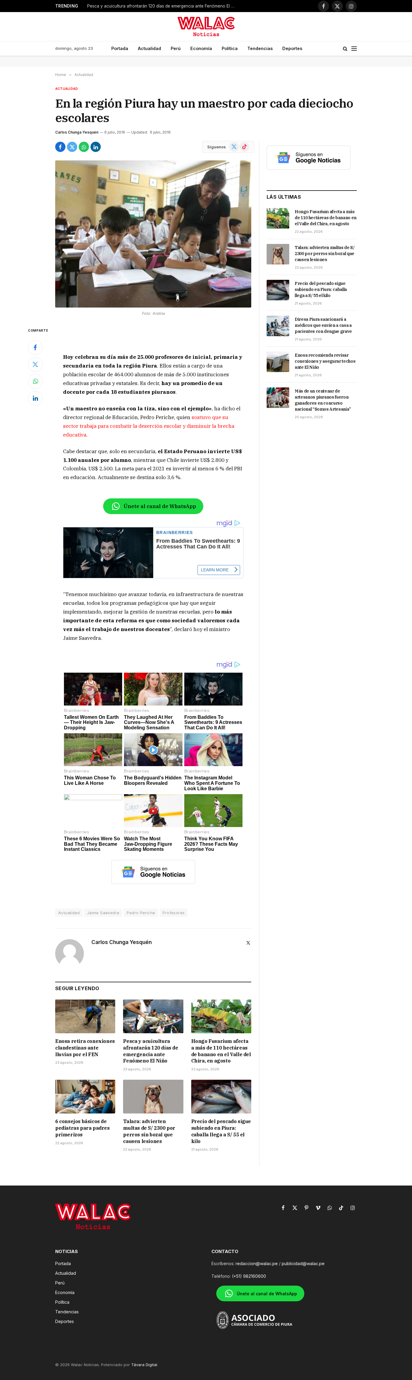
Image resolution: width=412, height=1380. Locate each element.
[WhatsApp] (35, 381)
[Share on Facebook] (60, 147)
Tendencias (260, 48)
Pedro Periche (141, 912)
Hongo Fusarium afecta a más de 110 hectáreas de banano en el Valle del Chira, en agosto (221, 1051)
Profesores (174, 912)
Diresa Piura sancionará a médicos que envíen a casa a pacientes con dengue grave (323, 325)
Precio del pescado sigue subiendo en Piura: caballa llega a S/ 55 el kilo (221, 1131)
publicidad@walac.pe (303, 1263)
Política (230, 48)
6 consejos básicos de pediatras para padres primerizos (82, 1128)
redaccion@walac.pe (257, 1263)
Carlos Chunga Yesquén (76, 132)
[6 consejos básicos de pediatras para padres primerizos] (85, 1096)
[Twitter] (35, 364)
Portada (119, 48)
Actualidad (149, 48)
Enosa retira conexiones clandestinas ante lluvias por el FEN (85, 1047)
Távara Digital (144, 1364)
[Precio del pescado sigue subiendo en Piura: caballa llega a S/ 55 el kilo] (221, 1096)
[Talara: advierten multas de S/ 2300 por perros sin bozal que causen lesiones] (153, 1096)
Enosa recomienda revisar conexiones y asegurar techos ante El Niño (325, 361)
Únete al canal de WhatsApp (160, 506)
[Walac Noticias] (206, 26)
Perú (176, 48)
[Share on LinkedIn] (95, 147)
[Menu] (354, 48)
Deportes (292, 48)
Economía (201, 48)
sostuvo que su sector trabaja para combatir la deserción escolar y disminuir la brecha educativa (148, 426)
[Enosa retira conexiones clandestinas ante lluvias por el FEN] (85, 1016)
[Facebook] (35, 347)
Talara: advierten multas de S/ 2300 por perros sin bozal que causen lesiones (149, 1131)
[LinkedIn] (35, 398)
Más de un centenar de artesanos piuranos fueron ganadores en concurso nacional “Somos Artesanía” (323, 400)
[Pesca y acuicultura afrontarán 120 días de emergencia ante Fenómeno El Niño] (153, 1016)
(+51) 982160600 (249, 1276)
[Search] (345, 48)
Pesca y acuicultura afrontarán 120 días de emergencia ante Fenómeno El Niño (162, 6)
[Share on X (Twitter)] (72, 147)
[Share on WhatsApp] (84, 147)
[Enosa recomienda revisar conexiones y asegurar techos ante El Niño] (278, 362)
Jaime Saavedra (103, 912)
